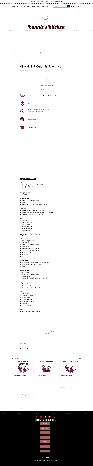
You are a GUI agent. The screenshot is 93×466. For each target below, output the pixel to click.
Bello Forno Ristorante (20, 375)
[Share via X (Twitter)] (24, 348)
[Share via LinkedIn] (27, 348)
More (69, 52)
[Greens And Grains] (70, 367)
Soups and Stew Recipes (37, 52)
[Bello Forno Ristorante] (22, 367)
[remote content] (46, 154)
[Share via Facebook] (20, 348)
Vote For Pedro (42, 375)
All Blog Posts (15, 52)
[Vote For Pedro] (46, 367)
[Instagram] (80, 6)
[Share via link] (31, 348)
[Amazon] (76, 6)
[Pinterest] (78, 6)
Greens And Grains (67, 375)
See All (79, 358)
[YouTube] (74, 6)
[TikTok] (71, 6)
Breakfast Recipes (25, 52)
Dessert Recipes (62, 52)
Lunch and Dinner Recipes (50, 52)
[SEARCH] (68, 6)
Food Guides (23, 343)
